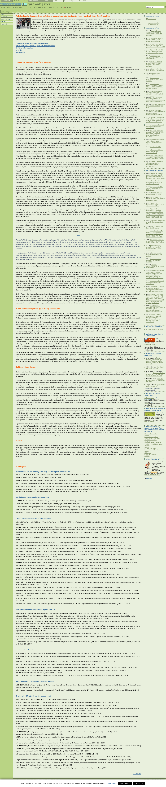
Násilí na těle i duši (155, 147)
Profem (146, 451)
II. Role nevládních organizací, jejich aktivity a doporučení (35, 46)
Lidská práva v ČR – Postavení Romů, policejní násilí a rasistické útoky (155, 198)
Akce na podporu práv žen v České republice (154, 227)
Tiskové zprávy (149, 398)
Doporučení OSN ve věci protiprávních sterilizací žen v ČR (155, 222)
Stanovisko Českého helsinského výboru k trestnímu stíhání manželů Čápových (155, 374)
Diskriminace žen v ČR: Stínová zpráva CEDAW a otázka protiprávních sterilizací (155, 241)
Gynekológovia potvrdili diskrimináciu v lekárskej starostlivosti (155, 126)
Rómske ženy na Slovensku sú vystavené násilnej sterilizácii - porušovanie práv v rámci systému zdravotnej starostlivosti (153, 318)
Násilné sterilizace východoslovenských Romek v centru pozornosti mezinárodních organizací (155, 112)
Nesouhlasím (125, 783)
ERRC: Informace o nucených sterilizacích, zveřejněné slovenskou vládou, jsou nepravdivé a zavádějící (155, 99)
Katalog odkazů (77, 1)
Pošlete (146, 403)
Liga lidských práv (153, 23)
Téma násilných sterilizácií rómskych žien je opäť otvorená (154, 57)
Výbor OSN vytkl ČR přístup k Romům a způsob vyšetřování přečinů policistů (154, 51)
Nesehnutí (147, 435)
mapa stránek (157, 779)
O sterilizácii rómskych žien (154, 329)
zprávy (3, 14)
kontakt (147, 779)
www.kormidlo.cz (149, 421)
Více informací (111, 783)
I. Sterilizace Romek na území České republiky (32, 44)
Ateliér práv (147, 453)
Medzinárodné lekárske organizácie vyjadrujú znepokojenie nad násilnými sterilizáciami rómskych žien (155, 289)
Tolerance (147, 441)
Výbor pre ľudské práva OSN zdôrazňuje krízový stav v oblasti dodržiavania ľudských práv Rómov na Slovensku (155, 120)
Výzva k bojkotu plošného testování (155, 385)
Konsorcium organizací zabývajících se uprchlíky (152, 437)
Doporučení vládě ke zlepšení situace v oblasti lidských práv (154, 188)
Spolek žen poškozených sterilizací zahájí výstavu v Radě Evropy (155, 204)
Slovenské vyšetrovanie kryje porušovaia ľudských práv (155, 266)
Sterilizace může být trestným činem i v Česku (154, 193)
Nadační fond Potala (150, 448)
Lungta (146, 447)
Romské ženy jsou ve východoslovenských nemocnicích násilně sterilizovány (154, 164)
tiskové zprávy (5, 19)
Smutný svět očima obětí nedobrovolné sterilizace (155, 69)
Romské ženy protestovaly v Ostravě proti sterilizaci (154, 79)
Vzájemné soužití (153, 24)
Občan (85, 1)
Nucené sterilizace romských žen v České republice (153, 260)
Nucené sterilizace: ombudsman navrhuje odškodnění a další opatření (154, 92)
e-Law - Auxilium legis (150, 454)
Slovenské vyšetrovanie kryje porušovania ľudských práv (155, 106)
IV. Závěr (19, 50)
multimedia (4, 24)
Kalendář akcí (59, 1)
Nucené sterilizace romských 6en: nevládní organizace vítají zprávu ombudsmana (153, 248)
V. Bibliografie (20, 52)
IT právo (146, 456)
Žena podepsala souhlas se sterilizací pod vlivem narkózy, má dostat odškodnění (154, 33)
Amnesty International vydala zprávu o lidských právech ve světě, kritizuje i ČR (155, 45)
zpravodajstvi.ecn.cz (19, 12)
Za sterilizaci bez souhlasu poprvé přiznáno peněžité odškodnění (154, 182)
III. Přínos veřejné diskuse (25, 48)
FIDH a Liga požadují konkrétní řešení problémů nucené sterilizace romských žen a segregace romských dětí (155, 176)
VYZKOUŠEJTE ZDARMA (152, 475)
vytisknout (149, 478)
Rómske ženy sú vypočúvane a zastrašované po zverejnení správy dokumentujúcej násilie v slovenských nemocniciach (155, 308)
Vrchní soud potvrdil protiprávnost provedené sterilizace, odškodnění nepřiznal (154, 64)
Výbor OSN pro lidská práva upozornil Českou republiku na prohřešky (154, 39)
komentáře (4, 16)
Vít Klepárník (137, 774)
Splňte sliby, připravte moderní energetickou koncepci (155, 380)
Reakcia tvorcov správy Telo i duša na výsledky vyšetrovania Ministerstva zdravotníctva (155, 142)
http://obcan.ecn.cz (150, 344)
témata (3, 21)
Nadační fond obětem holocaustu (154, 450)
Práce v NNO (68, 1)
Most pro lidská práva (150, 434)
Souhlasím (139, 783)
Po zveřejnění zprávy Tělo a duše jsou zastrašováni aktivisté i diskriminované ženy (155, 157)
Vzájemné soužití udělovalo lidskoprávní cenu (154, 74)
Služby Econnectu (152, 459)
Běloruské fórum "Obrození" (152, 442)
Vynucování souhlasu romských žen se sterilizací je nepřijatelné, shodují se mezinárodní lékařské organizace (155, 133)
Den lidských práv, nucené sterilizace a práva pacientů (154, 254)
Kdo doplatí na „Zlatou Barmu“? (155, 367)
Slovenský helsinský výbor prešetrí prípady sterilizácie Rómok (154, 151)
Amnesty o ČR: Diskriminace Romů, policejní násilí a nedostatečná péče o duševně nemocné (154, 86)
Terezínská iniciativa (150, 439)
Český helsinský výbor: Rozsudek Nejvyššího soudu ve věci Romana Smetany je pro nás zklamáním (154, 361)
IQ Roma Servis (151, 19)
